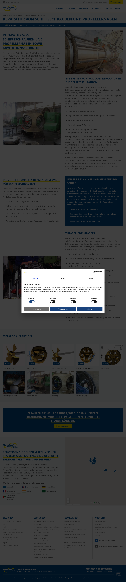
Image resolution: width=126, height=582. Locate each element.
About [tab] (91, 278)
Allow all (89, 309)
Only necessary (37, 309)
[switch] (52, 301)
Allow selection (63, 309)
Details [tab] (63, 278)
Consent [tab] (35, 278)
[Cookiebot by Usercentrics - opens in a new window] (94, 272)
